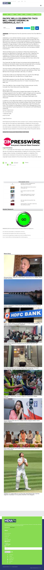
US (6, 14)
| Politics (32, 14)
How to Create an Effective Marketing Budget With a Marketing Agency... (15, 237)
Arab (17, 14)
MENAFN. (10, 566)
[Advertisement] (22, 9)
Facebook (11, 554)
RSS (10, 562)
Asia (21, 14)
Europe (12, 14)
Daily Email (11, 559)
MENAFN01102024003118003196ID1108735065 (16, 132)
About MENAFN (8, 539)
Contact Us (7, 536)
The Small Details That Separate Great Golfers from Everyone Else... (14, 233)
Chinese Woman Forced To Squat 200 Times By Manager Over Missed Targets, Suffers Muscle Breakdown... (21, 368)
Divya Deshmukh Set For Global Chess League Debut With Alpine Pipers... (22, 421)
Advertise (6, 538)
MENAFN (5, 33)
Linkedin (11, 561)
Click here (12, 527)
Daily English (7, 544)
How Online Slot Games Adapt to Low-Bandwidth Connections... (14, 231)
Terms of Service (8, 533)
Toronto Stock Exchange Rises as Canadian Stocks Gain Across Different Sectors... (17, 235)
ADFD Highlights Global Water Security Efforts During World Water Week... (22, 306)
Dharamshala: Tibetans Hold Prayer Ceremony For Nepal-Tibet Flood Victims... (23, 278)
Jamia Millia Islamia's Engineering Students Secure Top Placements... (21, 344)
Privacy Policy (7, 534)
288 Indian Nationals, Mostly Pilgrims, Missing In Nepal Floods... (20, 396)
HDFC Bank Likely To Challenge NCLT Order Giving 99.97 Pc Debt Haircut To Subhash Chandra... (22, 324)
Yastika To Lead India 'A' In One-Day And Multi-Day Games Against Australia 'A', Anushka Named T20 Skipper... (21, 494)
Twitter (10, 556)
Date (4, 27)
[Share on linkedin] (37, 28)
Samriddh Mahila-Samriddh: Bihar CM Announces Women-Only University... (22, 449)
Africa (26, 14)
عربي (19, 1)
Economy (38, 14)
